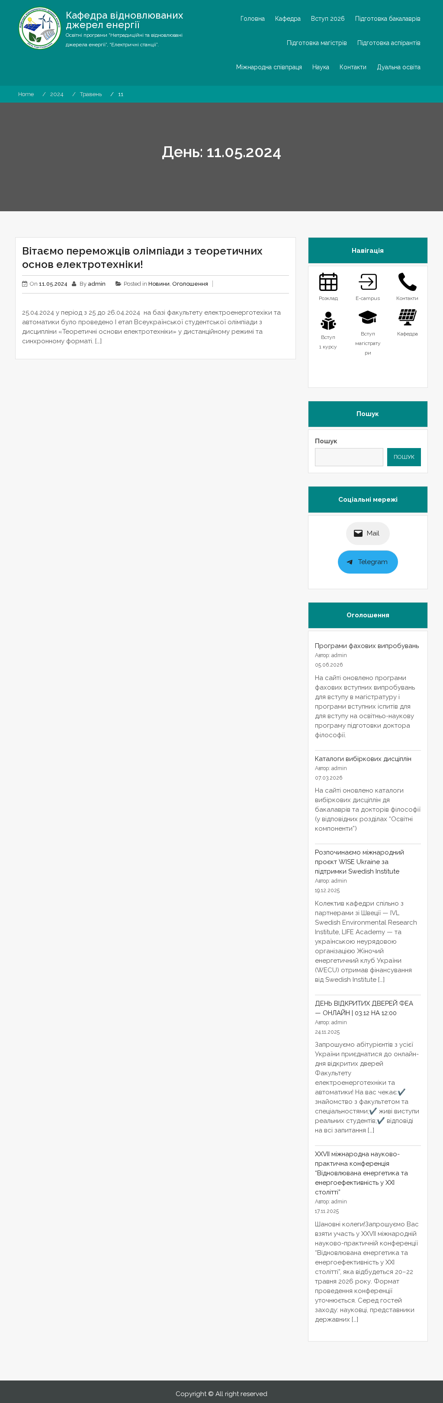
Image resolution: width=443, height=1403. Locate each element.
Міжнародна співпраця (269, 67)
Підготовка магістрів (317, 42)
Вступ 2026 (328, 18)
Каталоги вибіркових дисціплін (363, 759)
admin (97, 284)
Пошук (326, 441)
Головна (253, 18)
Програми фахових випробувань (367, 646)
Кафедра (288, 18)
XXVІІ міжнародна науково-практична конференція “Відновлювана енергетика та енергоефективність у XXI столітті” (361, 1173)
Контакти (353, 67)
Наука (320, 67)
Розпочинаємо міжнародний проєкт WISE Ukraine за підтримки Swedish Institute (359, 861)
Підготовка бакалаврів (388, 18)
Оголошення (190, 284)
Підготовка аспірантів (389, 42)
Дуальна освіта (399, 67)
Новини (159, 284)
